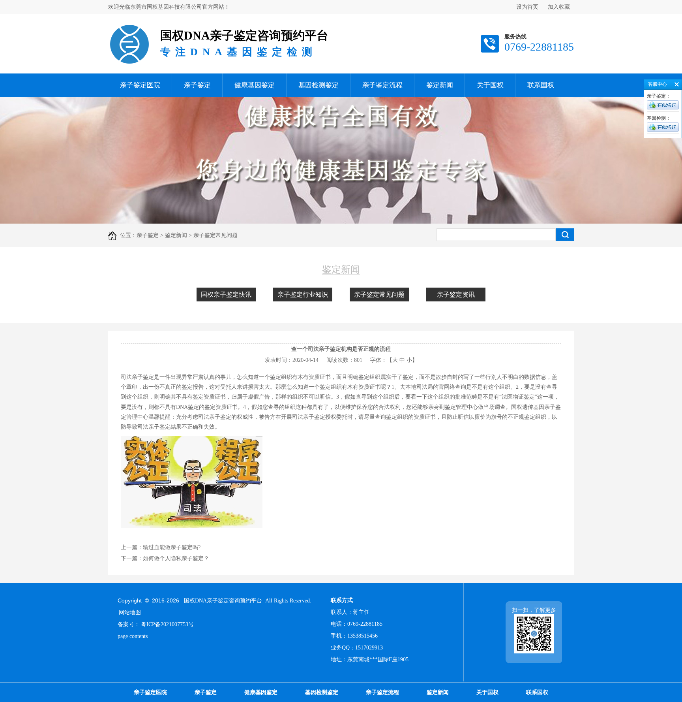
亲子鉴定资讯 (456, 294)
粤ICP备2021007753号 (167, 624)
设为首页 (527, 7)
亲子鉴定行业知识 (302, 294)
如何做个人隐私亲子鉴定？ (176, 558)
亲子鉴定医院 (140, 85)
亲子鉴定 (197, 85)
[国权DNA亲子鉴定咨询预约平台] (129, 26)
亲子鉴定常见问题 (379, 294)
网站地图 (130, 612)
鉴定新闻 (439, 85)
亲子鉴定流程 (382, 85)
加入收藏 (559, 7)
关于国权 (490, 85)
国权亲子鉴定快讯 (226, 294)
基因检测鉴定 (318, 85)
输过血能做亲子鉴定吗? (171, 547)
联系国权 (540, 85)
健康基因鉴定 (254, 85)
